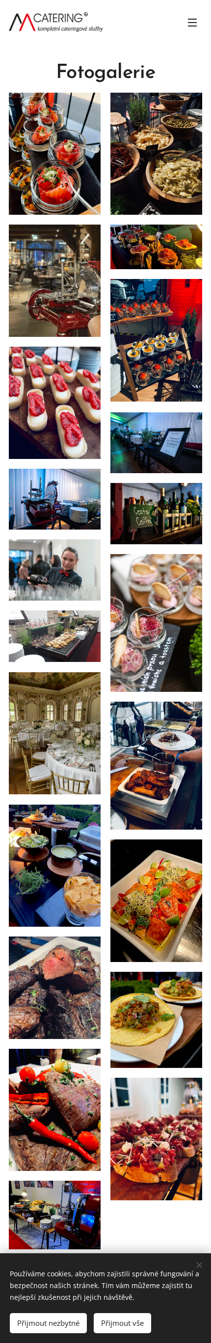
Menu (192, 22)
